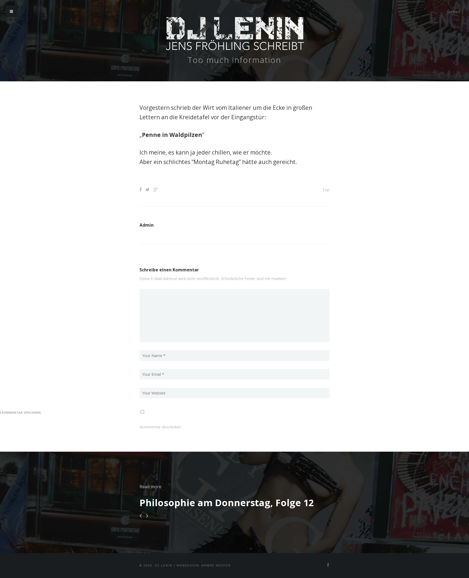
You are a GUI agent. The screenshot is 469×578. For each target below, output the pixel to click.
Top (325, 189)
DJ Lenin (163, 565)
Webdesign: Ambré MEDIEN (203, 565)
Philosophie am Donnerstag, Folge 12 (227, 502)
